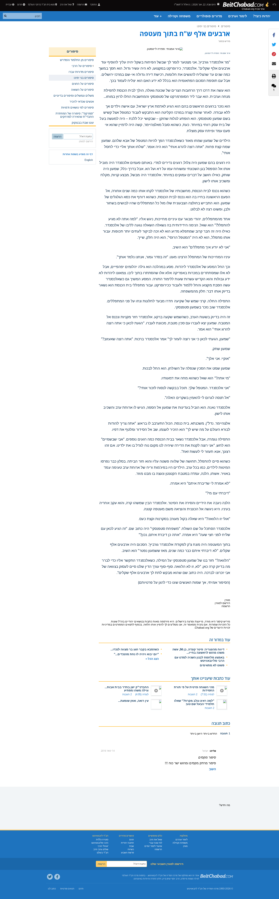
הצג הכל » (152, 658)
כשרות (131, 849)
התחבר (93, 4)
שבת (131, 846)
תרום (19, 4)
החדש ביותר (209, 733)
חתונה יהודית (127, 842)
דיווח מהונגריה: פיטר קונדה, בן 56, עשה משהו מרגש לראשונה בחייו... (198, 651)
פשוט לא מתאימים (212, 665)
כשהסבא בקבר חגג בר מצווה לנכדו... (134, 649)
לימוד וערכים (237, 16)
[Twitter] (50, 877)
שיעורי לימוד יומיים (153, 846)
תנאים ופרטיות (67, 888)
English (89, 160)
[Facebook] (57, 877)
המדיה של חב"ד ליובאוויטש (200, 888)
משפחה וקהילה (179, 16)
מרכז (216, 888)
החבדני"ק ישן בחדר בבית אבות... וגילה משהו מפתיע (127, 688)
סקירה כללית (102, 839)
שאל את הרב (66, 4)
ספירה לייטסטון (212, 53)
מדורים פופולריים (209, 16)
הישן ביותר (196, 733)
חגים (131, 839)
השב (212, 769)
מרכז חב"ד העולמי (130, 875)
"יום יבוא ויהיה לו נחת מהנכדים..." (136, 654)
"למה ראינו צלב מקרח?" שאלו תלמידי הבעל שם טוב (194, 702)
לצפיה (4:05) (142, 694)
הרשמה (158, 849)
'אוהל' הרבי (103, 846)
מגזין (185, 846)
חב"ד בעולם (102, 852)
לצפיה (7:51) (207, 694)
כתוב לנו (52, 888)
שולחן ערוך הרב (100, 849)
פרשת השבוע (127, 852)
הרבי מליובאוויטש (99, 842)
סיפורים (225, 26)
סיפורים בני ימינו (206, 26)
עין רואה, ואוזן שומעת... (133, 700)
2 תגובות (192, 694)
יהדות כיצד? (261, 16)
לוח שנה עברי (155, 842)
